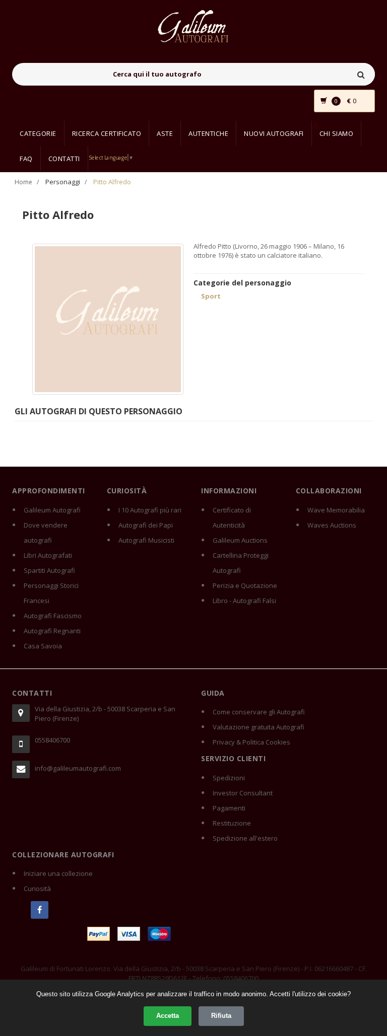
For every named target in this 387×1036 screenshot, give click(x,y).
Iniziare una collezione (58, 873)
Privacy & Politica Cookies (251, 742)
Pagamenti (229, 807)
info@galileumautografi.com (78, 768)
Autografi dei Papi (145, 525)
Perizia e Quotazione (245, 585)
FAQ (26, 158)
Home (23, 182)
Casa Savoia (43, 645)
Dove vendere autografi (46, 533)
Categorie (38, 133)
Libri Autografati (48, 555)
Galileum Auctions (240, 540)
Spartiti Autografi (49, 570)
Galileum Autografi (52, 509)
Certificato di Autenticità (232, 517)
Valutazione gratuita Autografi (258, 726)
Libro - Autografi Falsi (244, 600)
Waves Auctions (331, 525)
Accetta (167, 1015)
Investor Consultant (243, 792)
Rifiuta (221, 1015)
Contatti (64, 158)
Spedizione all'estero (245, 838)
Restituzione (232, 823)
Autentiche (208, 133)
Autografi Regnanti (52, 630)
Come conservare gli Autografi (259, 711)
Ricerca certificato (107, 133)
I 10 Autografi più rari (149, 509)
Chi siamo (336, 133)
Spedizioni (229, 777)
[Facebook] (39, 910)
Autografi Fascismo (53, 615)
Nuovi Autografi (274, 133)
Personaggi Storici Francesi (51, 593)
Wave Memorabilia (336, 509)
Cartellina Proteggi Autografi (241, 563)
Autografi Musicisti (146, 540)
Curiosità (37, 888)
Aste (165, 133)
